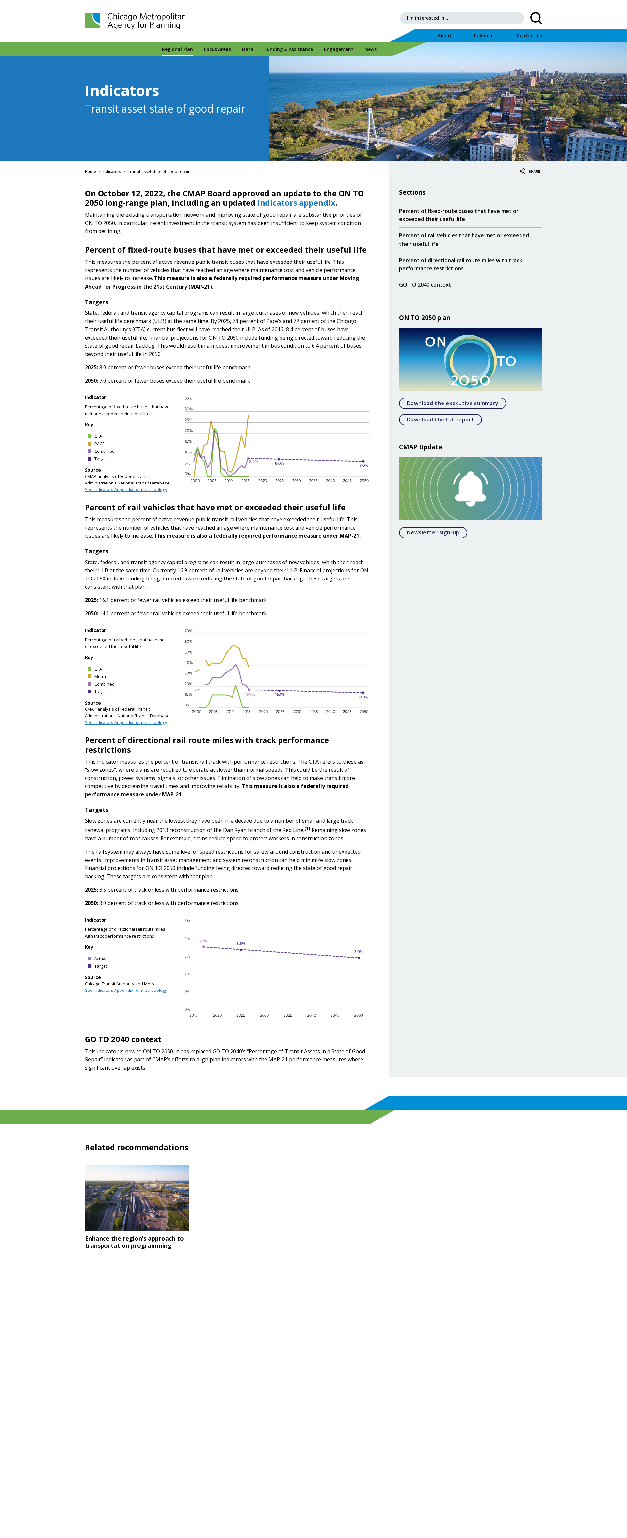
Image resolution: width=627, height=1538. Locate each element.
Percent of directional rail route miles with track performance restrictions (460, 264)
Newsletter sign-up (437, 532)
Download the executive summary (456, 403)
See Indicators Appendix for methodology (126, 489)
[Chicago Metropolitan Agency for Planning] (137, 21)
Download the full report (444, 419)
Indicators (112, 171)
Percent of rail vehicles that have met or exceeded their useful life (464, 239)
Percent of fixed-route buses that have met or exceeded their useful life (459, 215)
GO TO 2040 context (425, 284)
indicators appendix (296, 202)
